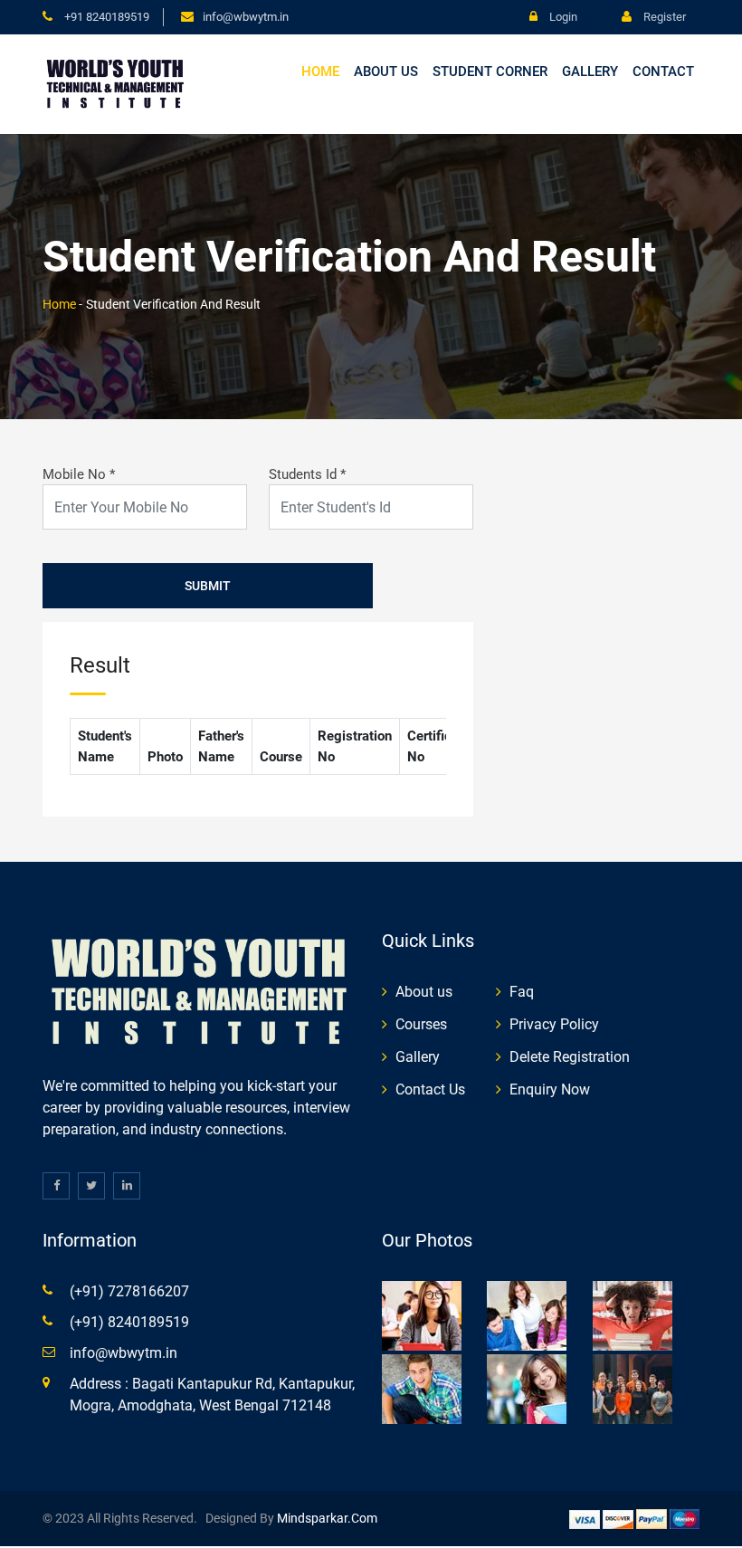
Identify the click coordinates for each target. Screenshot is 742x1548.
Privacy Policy (554, 1024)
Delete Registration (569, 1056)
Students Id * (307, 474)
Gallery (590, 71)
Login (562, 17)
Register (663, 17)
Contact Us (430, 1089)
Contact (663, 71)
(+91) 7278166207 (129, 1291)
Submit (208, 585)
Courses (421, 1024)
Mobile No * (79, 474)
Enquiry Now (549, 1089)
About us (386, 71)
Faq (521, 991)
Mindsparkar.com (327, 1518)
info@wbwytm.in (246, 17)
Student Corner (490, 71)
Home (320, 71)
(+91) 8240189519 (129, 1322)
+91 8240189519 (105, 17)
